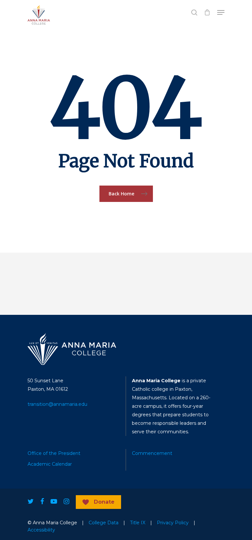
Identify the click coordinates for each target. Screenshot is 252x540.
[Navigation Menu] (220, 12)
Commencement (152, 453)
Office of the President (54, 453)
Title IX (137, 523)
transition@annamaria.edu (57, 404)
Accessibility (41, 530)
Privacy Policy (173, 523)
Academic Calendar (50, 464)
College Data (103, 523)
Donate (104, 502)
